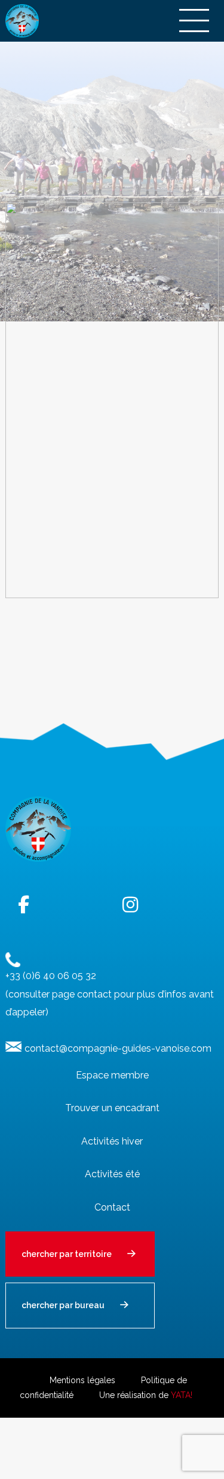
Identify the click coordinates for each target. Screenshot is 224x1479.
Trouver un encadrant (112, 1108)
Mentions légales (82, 1380)
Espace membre (112, 1075)
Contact (112, 1207)
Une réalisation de (145, 1395)
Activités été (112, 1174)
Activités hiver (112, 1141)
